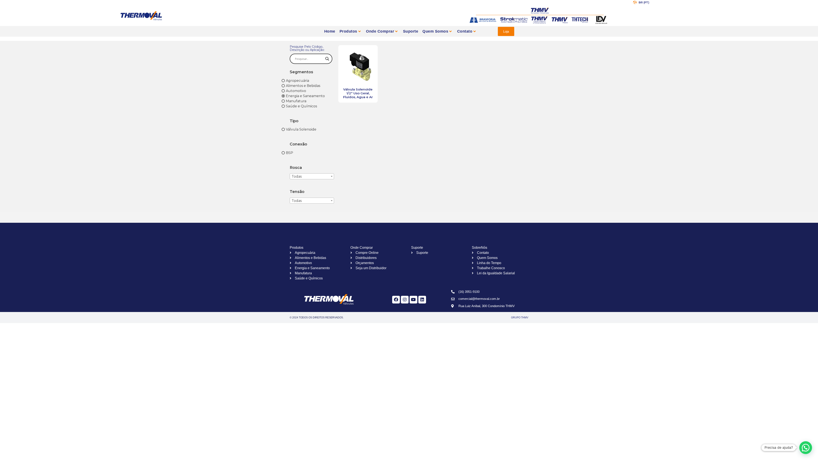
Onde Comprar (380, 31)
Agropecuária (297, 80)
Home (329, 31)
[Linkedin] (422, 299)
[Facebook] (396, 299)
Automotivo (296, 91)
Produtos (348, 31)
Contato (464, 31)
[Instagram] (405, 299)
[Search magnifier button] (327, 59)
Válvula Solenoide (301, 129)
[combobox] (312, 176)
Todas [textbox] (297, 176)
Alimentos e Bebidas (303, 85)
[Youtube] (413, 299)
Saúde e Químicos (301, 106)
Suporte (410, 31)
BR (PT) (644, 2)
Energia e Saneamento (305, 96)
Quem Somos (435, 31)
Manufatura (296, 101)
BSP (289, 153)
